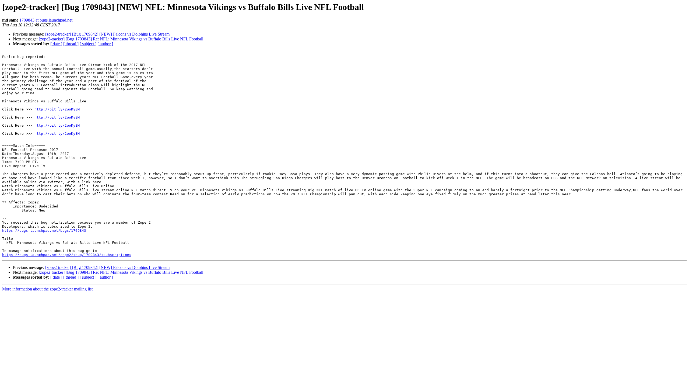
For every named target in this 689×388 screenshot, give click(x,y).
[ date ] (56, 43)
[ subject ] (88, 43)
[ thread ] (71, 43)
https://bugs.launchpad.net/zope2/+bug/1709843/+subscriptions (66, 255)
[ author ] (105, 43)
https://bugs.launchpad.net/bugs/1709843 (44, 230)
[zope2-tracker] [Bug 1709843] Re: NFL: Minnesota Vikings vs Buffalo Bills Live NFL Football (121, 39)
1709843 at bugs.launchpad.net (45, 20)
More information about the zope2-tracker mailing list (47, 289)
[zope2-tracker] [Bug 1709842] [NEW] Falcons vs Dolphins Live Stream (107, 34)
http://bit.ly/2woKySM (57, 109)
